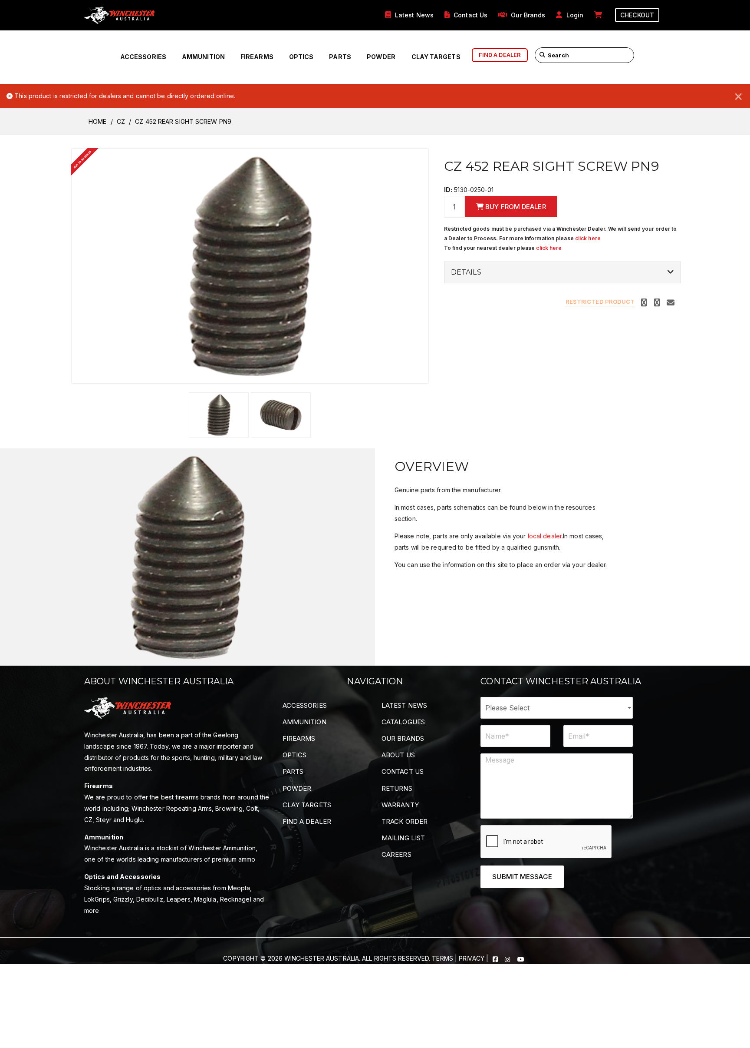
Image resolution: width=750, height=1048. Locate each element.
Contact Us (403, 771)
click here (588, 238)
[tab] (562, 272)
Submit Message (522, 876)
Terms (442, 958)
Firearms (256, 56)
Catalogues (403, 722)
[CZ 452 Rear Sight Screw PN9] (250, 265)
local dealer (545, 536)
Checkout (637, 15)
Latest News (404, 705)
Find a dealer (500, 54)
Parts (340, 56)
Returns (397, 788)
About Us (398, 755)
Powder (381, 56)
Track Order (405, 821)
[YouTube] (521, 958)
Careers (396, 854)
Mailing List (403, 838)
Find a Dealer (307, 821)
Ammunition (203, 56)
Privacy (471, 958)
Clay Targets (436, 56)
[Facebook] (496, 958)
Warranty (400, 805)
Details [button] (466, 272)
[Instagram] (508, 958)
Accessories (143, 56)
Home (97, 121)
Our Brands (403, 738)
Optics (301, 56)
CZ (121, 121)
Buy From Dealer (515, 206)
